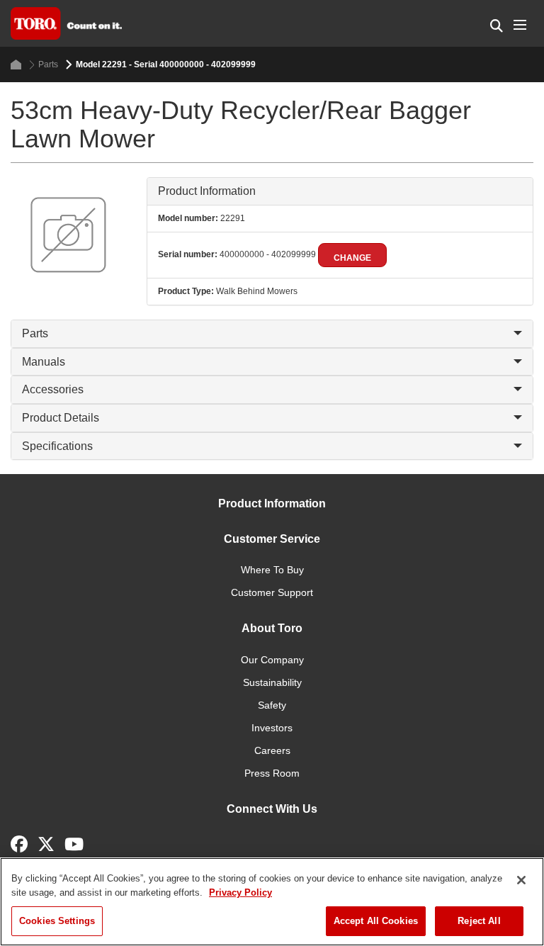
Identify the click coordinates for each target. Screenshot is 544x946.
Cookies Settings (57, 921)
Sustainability (272, 682)
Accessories (53, 389)
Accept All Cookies (376, 921)
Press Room (272, 773)
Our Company (272, 659)
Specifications (57, 446)
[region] (272, 901)
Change (352, 258)
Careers (272, 750)
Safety (272, 705)
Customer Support (272, 592)
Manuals (43, 362)
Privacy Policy (240, 892)
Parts (48, 64)
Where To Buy (272, 569)
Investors (272, 727)
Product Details (60, 418)
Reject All (479, 921)
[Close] (521, 880)
